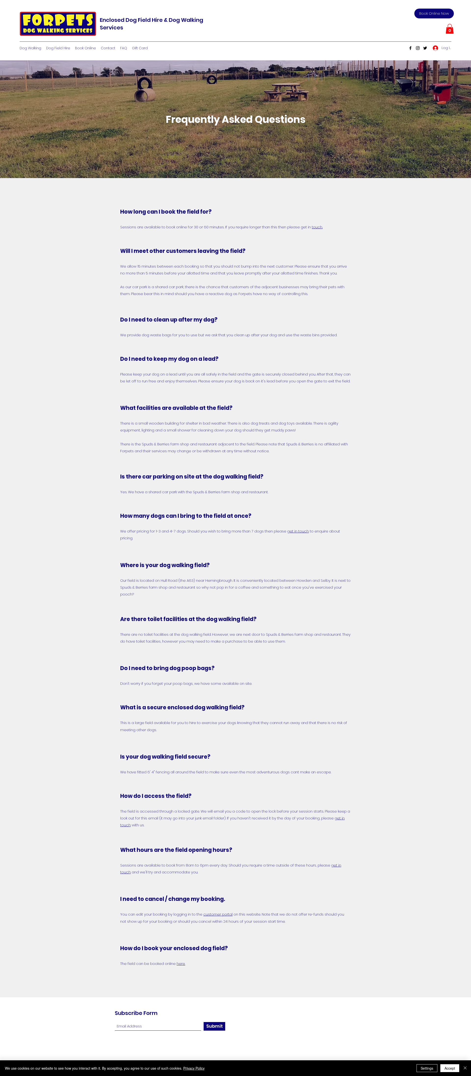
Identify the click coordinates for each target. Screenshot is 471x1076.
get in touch (298, 531)
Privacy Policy (194, 1068)
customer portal (218, 914)
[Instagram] (417, 48)
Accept (450, 1068)
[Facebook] (410, 48)
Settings (427, 1068)
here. (181, 963)
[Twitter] (425, 48)
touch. (317, 227)
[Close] (465, 1068)
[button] (449, 29)
